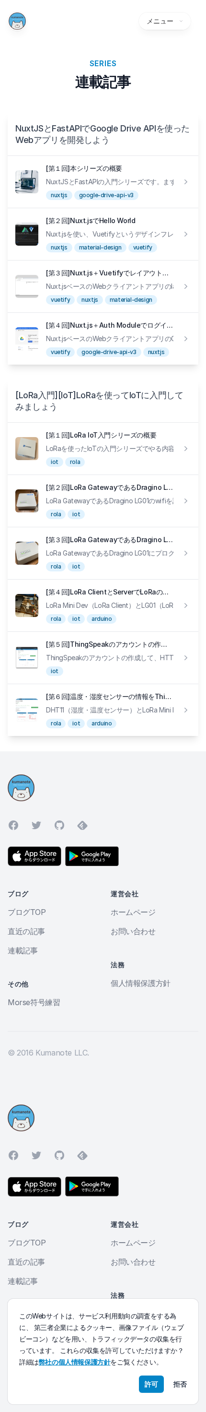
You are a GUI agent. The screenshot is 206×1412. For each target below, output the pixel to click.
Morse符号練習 (34, 1002)
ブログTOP (27, 912)
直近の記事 (26, 931)
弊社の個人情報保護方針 (75, 1362)
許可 (151, 1384)
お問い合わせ (133, 931)
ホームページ (133, 912)
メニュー (160, 21)
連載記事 (22, 950)
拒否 (180, 1384)
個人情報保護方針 (141, 983)
